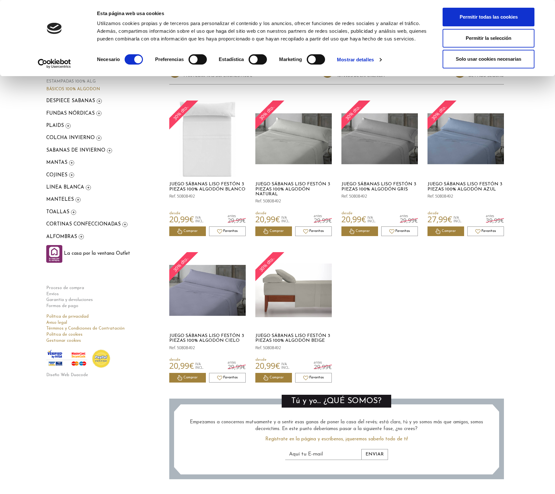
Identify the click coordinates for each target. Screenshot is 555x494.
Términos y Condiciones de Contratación (85, 328)
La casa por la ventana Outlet (96, 253)
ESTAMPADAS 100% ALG (71, 81)
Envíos (52, 294)
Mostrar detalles (355, 59)
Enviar (375, 454)
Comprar (190, 231)
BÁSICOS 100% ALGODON (73, 89)
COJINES (57, 175)
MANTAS (57, 162)
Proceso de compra (65, 288)
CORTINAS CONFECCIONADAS (84, 224)
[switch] (198, 59)
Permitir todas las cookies (489, 17)
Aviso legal (56, 323)
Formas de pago (62, 306)
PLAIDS (56, 125)
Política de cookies (64, 334)
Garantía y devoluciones (69, 300)
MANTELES (60, 199)
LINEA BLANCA (66, 187)
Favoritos (230, 231)
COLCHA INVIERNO (71, 138)
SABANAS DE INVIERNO (76, 150)
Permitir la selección (488, 38)
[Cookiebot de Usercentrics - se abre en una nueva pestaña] (54, 63)
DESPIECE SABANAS (71, 101)
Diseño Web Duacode (67, 375)
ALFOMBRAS (62, 236)
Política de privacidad (67, 316)
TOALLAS (58, 212)
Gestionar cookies (63, 341)
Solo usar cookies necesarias (488, 59)
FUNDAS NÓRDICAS (71, 113)
